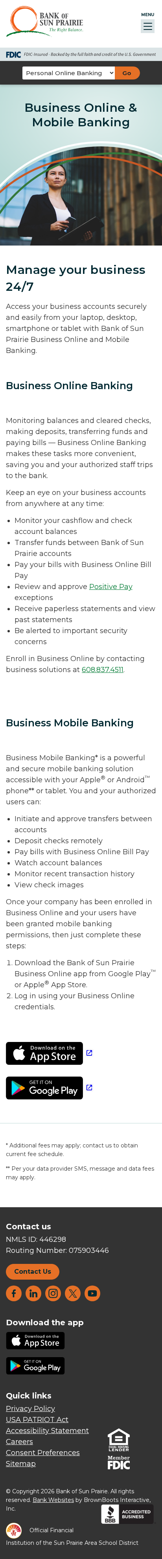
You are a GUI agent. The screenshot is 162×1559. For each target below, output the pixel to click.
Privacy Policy (30, 1408)
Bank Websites (53, 1500)
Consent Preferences (43, 1452)
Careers (19, 1441)
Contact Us (32, 1271)
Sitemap (21, 1463)
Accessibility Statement (47, 1430)
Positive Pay (111, 586)
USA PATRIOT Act (37, 1419)
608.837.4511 (102, 669)
